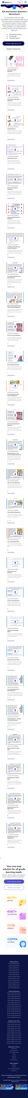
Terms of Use (5, 1075)
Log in (20, 2)
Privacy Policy (14, 1075)
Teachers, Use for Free (13, 49)
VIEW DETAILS (10, 80)
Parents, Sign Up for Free (13, 43)
